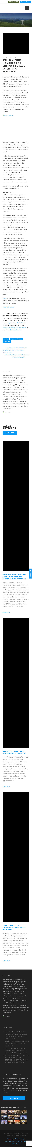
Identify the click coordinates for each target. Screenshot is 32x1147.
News (20, 57)
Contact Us (16, 1143)
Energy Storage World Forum (16, 323)
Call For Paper (22, 1141)
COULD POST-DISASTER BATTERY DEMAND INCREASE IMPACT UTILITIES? (17, 1043)
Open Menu (27, 8)
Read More (10, 433)
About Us (10, 1139)
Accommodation (10, 1141)
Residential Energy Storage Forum (14, 327)
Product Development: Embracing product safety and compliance (14, 577)
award (6, 339)
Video (4, 298)
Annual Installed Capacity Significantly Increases (14, 928)
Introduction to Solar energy (15, 1048)
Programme (25, 2)
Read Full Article (8, 307)
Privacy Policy (19, 1139)
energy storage (16, 339)
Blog (4, 57)
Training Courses (15, 330)
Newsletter (13, 2)
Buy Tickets (14, 1098)
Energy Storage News (12, 57)
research (7, 342)
